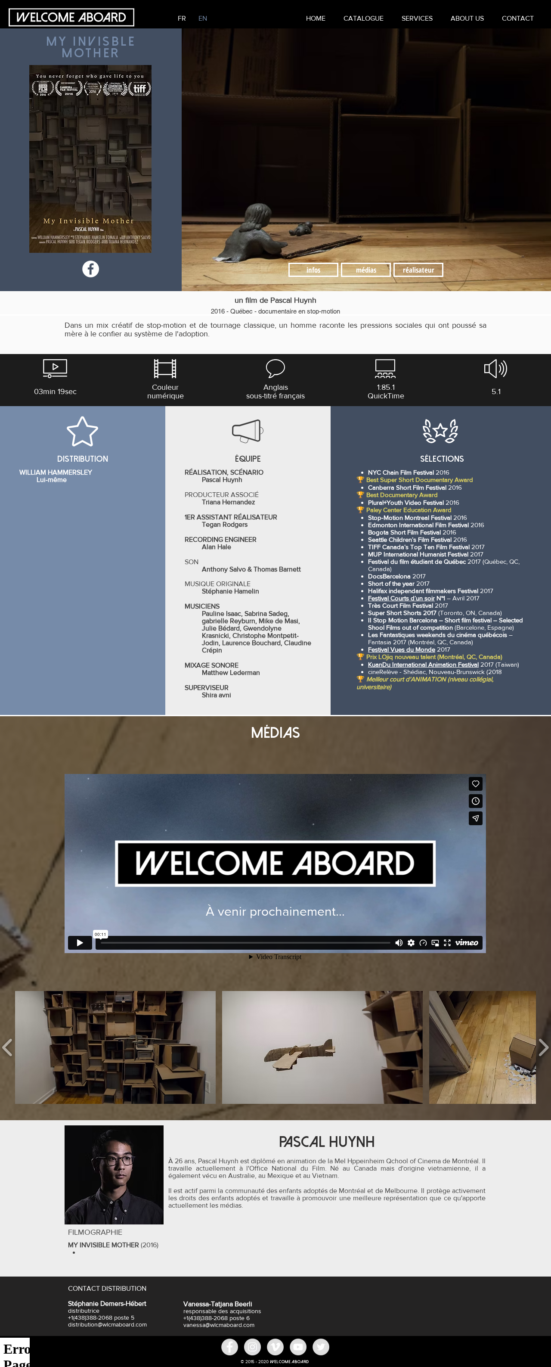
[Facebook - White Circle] (90, 269)
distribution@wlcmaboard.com (107, 1324)
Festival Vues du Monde (401, 649)
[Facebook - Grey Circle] (229, 1347)
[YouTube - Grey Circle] (298, 1347)
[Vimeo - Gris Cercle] (275, 1347)
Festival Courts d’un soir (401, 598)
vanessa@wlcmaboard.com (218, 1324)
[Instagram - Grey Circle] (252, 1347)
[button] (417, 18)
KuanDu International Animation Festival (423, 664)
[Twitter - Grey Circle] (321, 1347)
